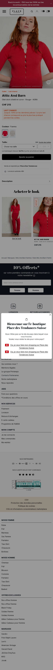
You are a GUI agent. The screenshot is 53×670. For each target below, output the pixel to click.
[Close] (50, 315)
